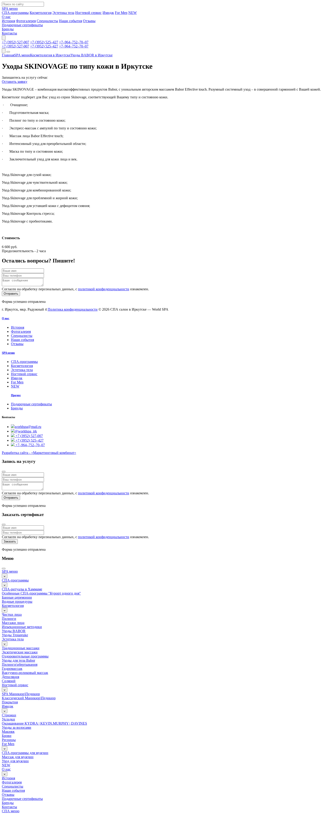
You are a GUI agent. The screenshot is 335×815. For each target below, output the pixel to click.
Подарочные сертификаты (31, 404)
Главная (8, 55)
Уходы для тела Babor (18, 660)
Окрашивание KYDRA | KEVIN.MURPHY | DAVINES (44, 723)
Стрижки (9, 715)
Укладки (8, 719)
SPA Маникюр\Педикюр (21, 694)
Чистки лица (12, 614)
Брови (6, 736)
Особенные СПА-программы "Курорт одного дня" (41, 593)
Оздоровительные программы (25, 656)
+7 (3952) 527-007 (15, 42)
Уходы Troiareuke (15, 635)
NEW (15, 386)
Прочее (16, 395)
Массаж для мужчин (18, 757)
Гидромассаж (12, 669)
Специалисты (21, 336)
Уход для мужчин (15, 761)
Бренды (17, 408)
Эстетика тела (22, 370)
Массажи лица (13, 623)
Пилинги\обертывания (19, 664)
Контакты (9, 807)
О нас (5, 318)
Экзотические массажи (20, 652)
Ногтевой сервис (24, 374)
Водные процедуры (17, 601)
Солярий (8, 681)
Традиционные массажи (20, 648)
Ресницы (9, 740)
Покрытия (10, 702)
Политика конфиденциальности (73, 309)
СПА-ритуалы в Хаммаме (22, 589)
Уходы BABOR (14, 631)
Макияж (8, 732)
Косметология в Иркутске (50, 55)
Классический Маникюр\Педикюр (29, 698)
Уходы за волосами (16, 727)
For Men (17, 382)
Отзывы (17, 344)
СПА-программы (24, 362)
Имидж (16, 378)
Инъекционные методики (22, 627)
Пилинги (9, 619)
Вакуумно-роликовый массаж (25, 673)
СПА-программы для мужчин (25, 753)
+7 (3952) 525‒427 (44, 42)
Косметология (22, 366)
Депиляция (10, 677)
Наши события (22, 340)
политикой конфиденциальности (103, 289)
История (17, 327)
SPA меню (22, 55)
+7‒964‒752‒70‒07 (73, 42)
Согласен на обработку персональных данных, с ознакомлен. (75, 289)
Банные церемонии (17, 597)
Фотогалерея (21, 331)
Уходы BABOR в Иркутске (91, 55)
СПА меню (10, 811)
